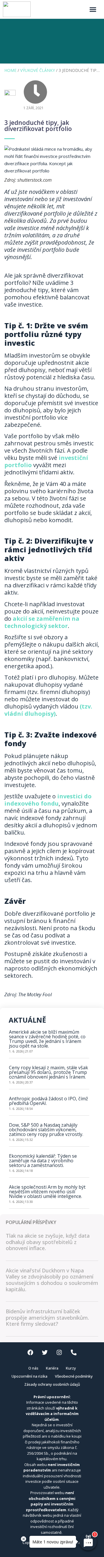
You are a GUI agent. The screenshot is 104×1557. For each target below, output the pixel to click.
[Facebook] (30, 1352)
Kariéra (52, 1368)
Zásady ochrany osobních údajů (52, 1384)
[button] (93, 9)
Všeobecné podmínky (74, 1376)
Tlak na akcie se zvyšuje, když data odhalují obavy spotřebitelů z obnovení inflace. (48, 1242)
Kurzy (71, 1368)
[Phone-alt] (73, 1352)
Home (10, 70)
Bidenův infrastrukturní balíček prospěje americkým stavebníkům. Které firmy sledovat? (47, 1317)
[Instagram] (59, 1352)
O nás (33, 1368)
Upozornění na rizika (29, 1376)
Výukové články (37, 70)
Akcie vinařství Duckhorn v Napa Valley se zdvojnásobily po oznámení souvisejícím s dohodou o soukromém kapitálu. (52, 1280)
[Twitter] (45, 1352)
